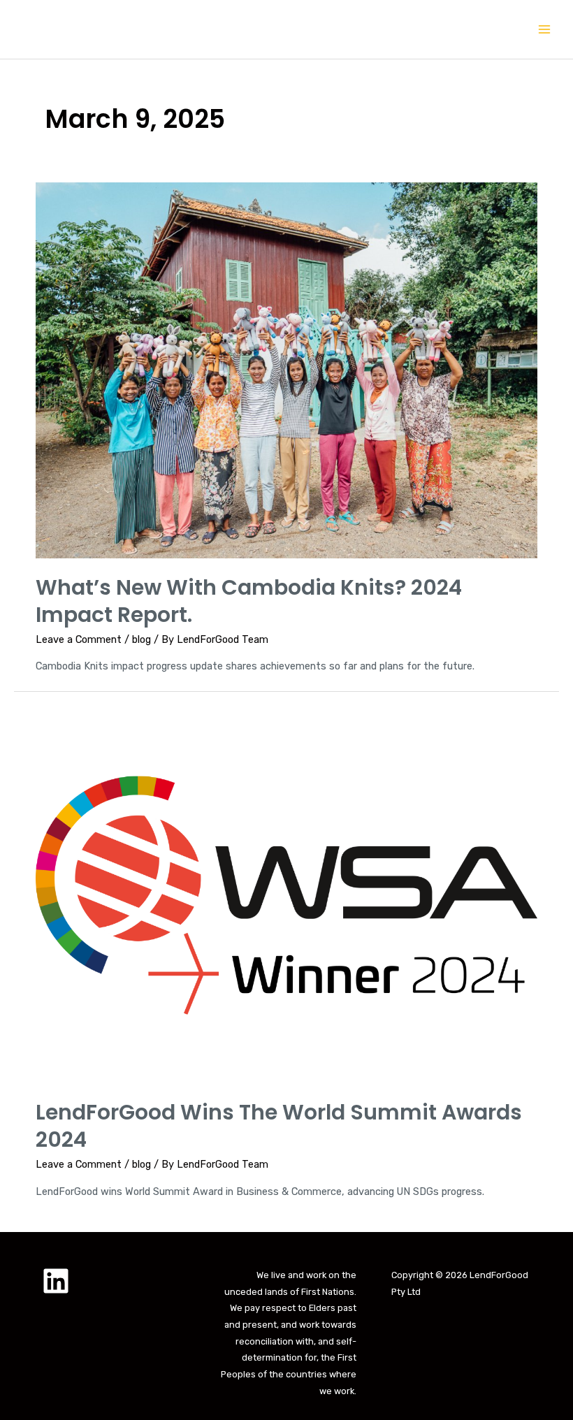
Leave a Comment (79, 639)
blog (141, 639)
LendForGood (137, 29)
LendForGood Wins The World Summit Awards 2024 (279, 1125)
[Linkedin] (56, 1281)
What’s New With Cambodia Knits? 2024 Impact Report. (249, 601)
